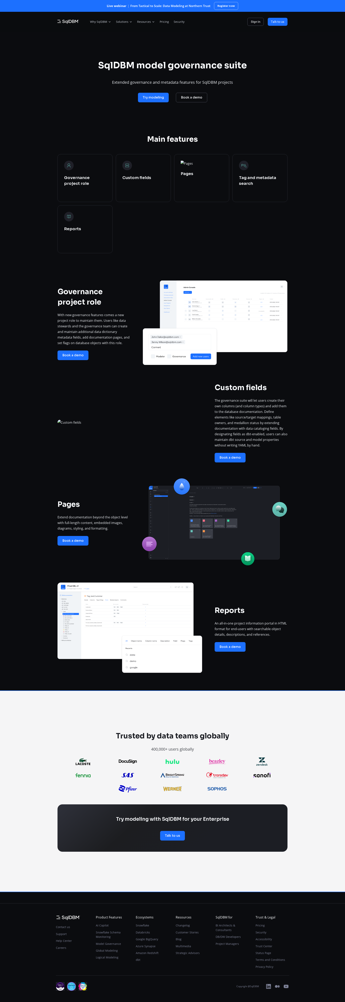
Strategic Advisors (188, 953)
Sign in (255, 22)
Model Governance (108, 944)
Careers (61, 948)
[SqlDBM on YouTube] (286, 986)
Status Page (263, 953)
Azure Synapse (146, 946)
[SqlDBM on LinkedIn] (268, 986)
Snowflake (142, 925)
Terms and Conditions (270, 960)
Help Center (64, 941)
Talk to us (277, 22)
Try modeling (153, 97)
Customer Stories (187, 932)
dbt (138, 960)
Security (261, 932)
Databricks (143, 932)
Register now (226, 6)
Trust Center (264, 946)
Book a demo (191, 97)
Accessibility (264, 939)
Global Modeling (107, 950)
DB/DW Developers (228, 937)
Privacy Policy (264, 967)
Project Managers (227, 944)
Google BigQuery (147, 939)
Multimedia (183, 946)
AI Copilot (102, 925)
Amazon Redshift (147, 953)
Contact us (63, 927)
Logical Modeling (107, 957)
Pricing (260, 925)
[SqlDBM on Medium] (277, 986)
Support (61, 934)
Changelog (183, 925)
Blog (178, 939)
